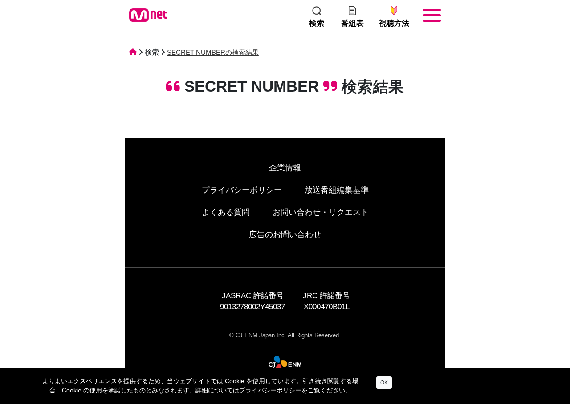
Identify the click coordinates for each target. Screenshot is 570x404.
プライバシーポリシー (242, 190)
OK (384, 383)
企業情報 (285, 167)
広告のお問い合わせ (285, 234)
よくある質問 (226, 212)
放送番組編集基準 (337, 190)
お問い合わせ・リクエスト (321, 212)
